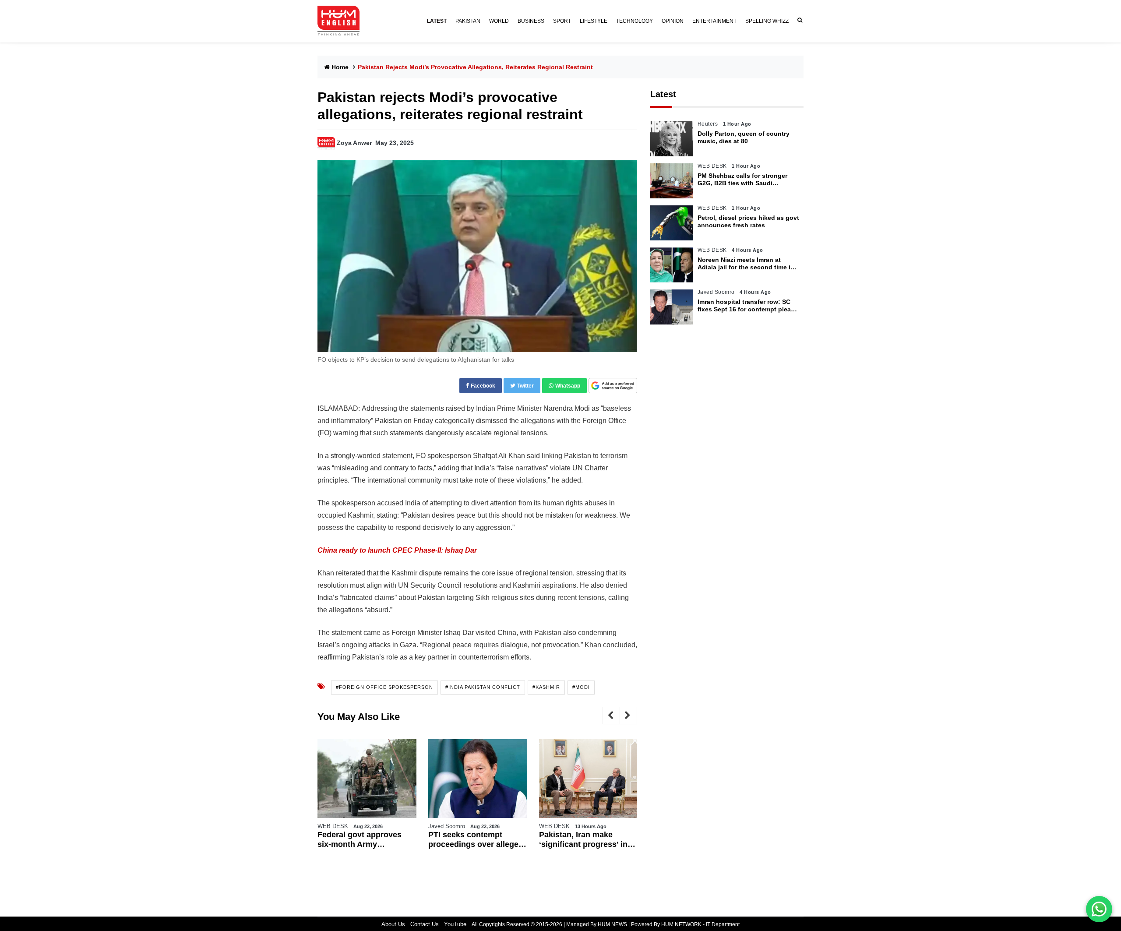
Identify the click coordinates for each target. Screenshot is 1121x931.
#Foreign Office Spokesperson (384, 687)
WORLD (499, 21)
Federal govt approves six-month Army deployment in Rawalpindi (366, 839)
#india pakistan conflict (482, 687)
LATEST (437, 21)
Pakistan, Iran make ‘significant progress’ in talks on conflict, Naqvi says (583, 839)
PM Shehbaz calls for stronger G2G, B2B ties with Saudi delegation (742, 179)
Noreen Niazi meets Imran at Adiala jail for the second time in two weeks (746, 263)
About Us (393, 924)
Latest (663, 94)
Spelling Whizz (767, 21)
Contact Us (424, 924)
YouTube (455, 924)
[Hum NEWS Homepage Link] (342, 21)
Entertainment (714, 21)
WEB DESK (332, 826)
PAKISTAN (467, 21)
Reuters (708, 124)
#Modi (581, 687)
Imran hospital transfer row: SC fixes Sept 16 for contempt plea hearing (744, 305)
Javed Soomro (446, 826)
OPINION (673, 21)
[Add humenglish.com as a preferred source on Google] (613, 386)
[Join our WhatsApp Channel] (1099, 909)
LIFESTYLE (593, 21)
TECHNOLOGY (634, 21)
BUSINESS (531, 21)
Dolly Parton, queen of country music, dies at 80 (744, 137)
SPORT (562, 21)
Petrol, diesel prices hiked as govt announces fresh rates (748, 221)
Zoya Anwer (354, 142)
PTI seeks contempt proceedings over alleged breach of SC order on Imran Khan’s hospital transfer (475, 839)
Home (340, 67)
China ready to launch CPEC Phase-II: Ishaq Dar (397, 550)
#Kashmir (546, 687)
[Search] (798, 20)
